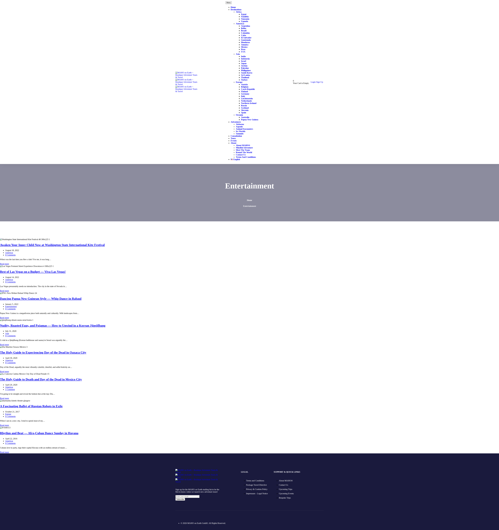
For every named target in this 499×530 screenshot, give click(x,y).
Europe (239, 82)
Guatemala (246, 40)
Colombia (245, 33)
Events (234, 141)
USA (243, 52)
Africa (238, 12)
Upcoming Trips (285, 489)
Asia (238, 54)
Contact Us (241, 155)
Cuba (243, 35)
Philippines (246, 70)
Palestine (245, 68)
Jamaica (244, 45)
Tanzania (245, 19)
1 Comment (10, 389)
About (233, 143)
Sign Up (319, 82)
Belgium (244, 87)
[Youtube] (197, 515)
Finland (244, 91)
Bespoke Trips (285, 498)
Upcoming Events (286, 493)
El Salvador (246, 38)
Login (313, 82)
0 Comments (10, 255)
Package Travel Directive (256, 485)
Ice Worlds (240, 131)
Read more (4, 264)
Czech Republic (248, 89)
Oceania (239, 115)
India (243, 56)
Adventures (236, 122)
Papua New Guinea (249, 119)
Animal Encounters (244, 129)
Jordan (244, 66)
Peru (243, 49)
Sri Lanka (245, 75)
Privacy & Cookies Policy (256, 489)
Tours (233, 138)
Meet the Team (243, 150)
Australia (245, 117)
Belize (243, 28)
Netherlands (246, 101)
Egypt (243, 14)
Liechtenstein (247, 98)
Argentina (245, 26)
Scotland (245, 108)
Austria (244, 84)
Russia (244, 105)
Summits (240, 134)
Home (233, 7)
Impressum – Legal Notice (257, 493)
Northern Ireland (248, 103)
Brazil (243, 31)
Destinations (236, 9)
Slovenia (244, 110)
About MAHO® (243, 145)
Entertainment (11, 306)
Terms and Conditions (246, 157)
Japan (244, 63)
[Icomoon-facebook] (177, 515)
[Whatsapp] (204, 515)
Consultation (236, 136)
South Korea (246, 73)
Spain (243, 112)
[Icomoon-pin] (190, 515)
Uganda (244, 21)
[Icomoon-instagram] (183, 515)
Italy (243, 96)
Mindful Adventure (244, 148)
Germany (245, 94)
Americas (240, 24)
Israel (243, 61)
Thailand (245, 77)
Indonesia (245, 59)
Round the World (244, 152)
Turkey (244, 80)
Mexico (244, 47)
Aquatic (239, 127)
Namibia (245, 16)
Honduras (245, 42)
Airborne (240, 124)
